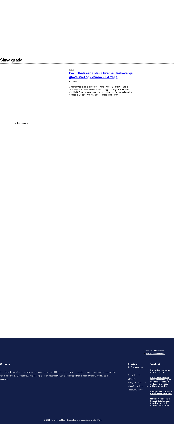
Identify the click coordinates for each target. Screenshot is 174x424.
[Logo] (9, 351)
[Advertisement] (21, 226)
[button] (171, 35)
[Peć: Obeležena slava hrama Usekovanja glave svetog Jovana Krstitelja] (33, 90)
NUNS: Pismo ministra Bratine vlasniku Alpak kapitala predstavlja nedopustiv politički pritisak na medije (160, 381)
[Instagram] (166, 21)
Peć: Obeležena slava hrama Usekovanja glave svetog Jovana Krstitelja (101, 75)
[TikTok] (169, 21)
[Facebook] (163, 21)
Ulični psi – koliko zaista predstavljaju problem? (161, 392)
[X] (166, 419)
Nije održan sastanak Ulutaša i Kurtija (160, 371)
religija (71, 70)
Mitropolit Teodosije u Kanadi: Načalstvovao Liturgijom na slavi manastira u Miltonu (160, 402)
